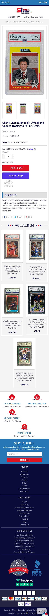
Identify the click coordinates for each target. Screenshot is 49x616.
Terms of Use (24, 513)
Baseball (24, 471)
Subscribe (24, 460)
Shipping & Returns (24, 510)
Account (24, 519)
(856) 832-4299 (13, 17)
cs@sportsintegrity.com (34, 17)
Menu (7, 2)
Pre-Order (24, 491)
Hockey (25, 480)
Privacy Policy (24, 516)
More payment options (8, 183)
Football (24, 477)
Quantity (6, 152)
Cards (24, 486)
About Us (24, 505)
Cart (44, 2)
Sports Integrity (24, 610)
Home (7, 22)
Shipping (5, 142)
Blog (25, 522)
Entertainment (24, 489)
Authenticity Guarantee (24, 507)
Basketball (24, 474)
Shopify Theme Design (16, 613)
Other (24, 483)
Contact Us (24, 525)
